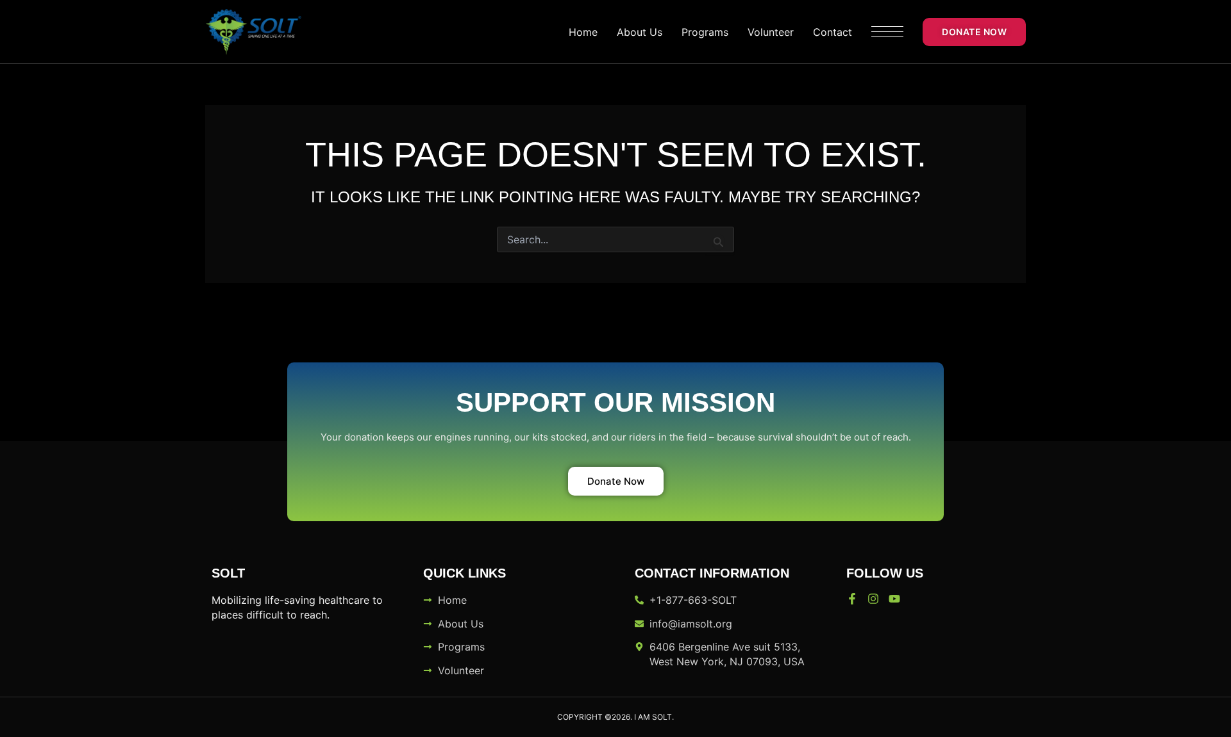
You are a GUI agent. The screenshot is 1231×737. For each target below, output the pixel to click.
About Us (639, 32)
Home (583, 32)
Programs (705, 32)
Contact (832, 32)
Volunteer (771, 32)
